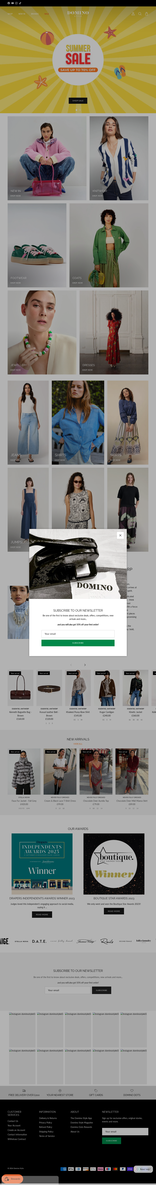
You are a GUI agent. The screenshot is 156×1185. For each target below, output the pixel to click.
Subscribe (78, 643)
